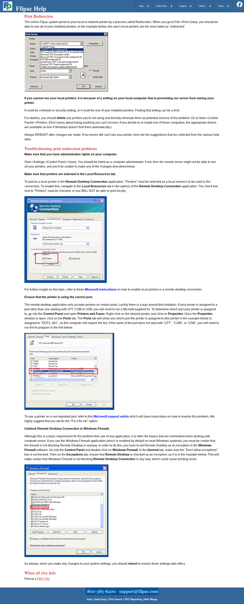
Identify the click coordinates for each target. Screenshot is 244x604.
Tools (221, 6)
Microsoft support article (111, 416)
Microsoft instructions (100, 289)
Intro (141, 6)
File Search (115, 599)
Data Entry (161, 6)
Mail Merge (150, 599)
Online (202, 6)
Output (182, 6)
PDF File (43, 578)
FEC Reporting (133, 599)
